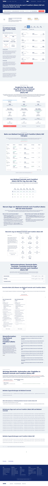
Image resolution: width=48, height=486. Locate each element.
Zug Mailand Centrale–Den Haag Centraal (8, 428)
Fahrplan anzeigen (6, 46)
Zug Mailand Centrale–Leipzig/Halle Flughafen (30, 423)
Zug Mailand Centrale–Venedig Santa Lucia (19, 393)
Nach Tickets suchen (6, 37)
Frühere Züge (9, 169)
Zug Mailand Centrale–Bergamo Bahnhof (40, 423)
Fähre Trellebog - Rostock (32, 471)
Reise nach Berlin (39, 469)
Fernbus (10, 1)
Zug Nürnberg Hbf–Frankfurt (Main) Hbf (40, 439)
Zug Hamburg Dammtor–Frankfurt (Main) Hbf (9, 417)
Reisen (38, 467)
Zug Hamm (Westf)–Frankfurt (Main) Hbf (19, 417)
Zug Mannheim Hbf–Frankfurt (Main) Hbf (8, 442)
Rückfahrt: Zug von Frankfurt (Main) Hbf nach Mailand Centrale (12, 403)
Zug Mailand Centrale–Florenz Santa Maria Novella (31, 393)
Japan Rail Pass (39, 468)
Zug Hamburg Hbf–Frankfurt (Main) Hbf (8, 439)
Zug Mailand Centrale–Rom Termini (8, 393)
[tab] (24, 29)
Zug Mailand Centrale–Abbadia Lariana (18, 427)
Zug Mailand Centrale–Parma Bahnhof (18, 425)
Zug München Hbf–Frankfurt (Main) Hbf (29, 439)
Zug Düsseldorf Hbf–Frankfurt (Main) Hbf (19, 442)
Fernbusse (12, 467)
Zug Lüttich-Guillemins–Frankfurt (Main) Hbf (41, 415)
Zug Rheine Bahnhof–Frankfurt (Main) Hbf (41, 418)
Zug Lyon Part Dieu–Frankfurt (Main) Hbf (19, 439)
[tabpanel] (24, 313)
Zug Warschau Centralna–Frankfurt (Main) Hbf (41, 417)
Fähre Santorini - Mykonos (32, 468)
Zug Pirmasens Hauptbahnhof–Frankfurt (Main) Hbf (20, 420)
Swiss (21, 472)
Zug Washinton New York (6, 469)
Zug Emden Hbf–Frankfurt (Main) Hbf (29, 418)
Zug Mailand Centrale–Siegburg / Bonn (8, 423)
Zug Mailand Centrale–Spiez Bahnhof (29, 425)
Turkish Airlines (22, 469)
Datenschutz (24, 483)
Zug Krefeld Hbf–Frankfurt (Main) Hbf (18, 418)
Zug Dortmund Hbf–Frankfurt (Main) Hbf (40, 440)
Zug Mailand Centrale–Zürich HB (7, 395)
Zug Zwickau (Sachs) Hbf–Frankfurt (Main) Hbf (19, 413)
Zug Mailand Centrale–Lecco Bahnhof (8, 427)
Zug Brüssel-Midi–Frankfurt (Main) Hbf (8, 440)
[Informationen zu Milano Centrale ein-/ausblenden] (43, 383)
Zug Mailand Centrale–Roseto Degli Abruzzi (30, 430)
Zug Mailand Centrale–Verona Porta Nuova (41, 393)
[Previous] (12, 188)
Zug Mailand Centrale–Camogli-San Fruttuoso (41, 430)
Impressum (11, 483)
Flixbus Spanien (13, 469)
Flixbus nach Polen (14, 468)
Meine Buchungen (33, 1)
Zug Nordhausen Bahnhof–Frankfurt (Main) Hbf (31, 415)
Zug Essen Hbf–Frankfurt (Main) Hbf (18, 440)
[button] (22, 11)
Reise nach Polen (39, 472)
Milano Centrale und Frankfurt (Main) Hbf (36, 375)
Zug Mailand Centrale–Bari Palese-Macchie (30, 427)
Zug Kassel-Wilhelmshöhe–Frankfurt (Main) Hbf (30, 440)
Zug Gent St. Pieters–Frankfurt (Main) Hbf (30, 417)
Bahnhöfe (4, 473)
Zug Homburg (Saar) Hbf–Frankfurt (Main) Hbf (9, 418)
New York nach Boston (6, 472)
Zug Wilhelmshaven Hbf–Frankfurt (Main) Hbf (19, 415)
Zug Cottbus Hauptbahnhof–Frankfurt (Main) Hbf (31, 420)
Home (3, 446)
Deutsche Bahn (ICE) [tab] (24, 294)
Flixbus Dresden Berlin (14, 472)
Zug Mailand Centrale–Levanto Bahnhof (40, 425)
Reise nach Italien (39, 473)
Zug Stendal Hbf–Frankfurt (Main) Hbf (29, 413)
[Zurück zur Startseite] (5, 1)
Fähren (15, 1)
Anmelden (44, 1)
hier (31, 172)
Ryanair (21, 468)
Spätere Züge (39, 169)
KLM (20, 473)
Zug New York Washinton (6, 468)
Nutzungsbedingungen (17, 483)
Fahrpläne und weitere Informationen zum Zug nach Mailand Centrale (34, 403)
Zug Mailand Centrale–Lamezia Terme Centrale (41, 428)
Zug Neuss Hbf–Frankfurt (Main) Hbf (40, 420)
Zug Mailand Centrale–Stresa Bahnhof (29, 428)
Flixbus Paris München (14, 473)
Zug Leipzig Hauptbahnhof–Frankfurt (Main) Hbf (9, 420)
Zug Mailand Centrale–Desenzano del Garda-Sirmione (21, 430)
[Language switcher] (28, 1)
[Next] (44, 26)
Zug (7, 1)
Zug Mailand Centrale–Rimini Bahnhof (8, 430)
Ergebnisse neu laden (23, 141)
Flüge (13, 1)
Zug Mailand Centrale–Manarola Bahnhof (19, 428)
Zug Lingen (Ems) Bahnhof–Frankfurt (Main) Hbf (9, 415)
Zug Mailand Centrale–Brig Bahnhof (8, 425)
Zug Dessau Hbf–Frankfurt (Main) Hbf (8, 413)
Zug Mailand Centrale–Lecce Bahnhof (18, 423)
